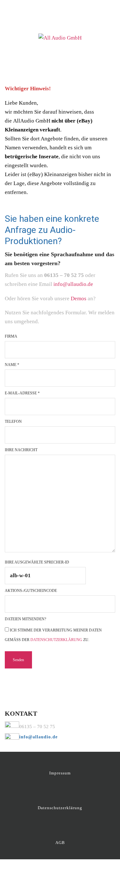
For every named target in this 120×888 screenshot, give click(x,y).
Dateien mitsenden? (25, 619)
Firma (11, 336)
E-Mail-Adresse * (22, 393)
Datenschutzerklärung (56, 640)
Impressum (60, 773)
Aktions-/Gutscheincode (31, 590)
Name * (12, 364)
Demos (79, 298)
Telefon (13, 421)
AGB (60, 842)
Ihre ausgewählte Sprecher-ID (37, 562)
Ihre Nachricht (21, 450)
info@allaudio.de (73, 284)
